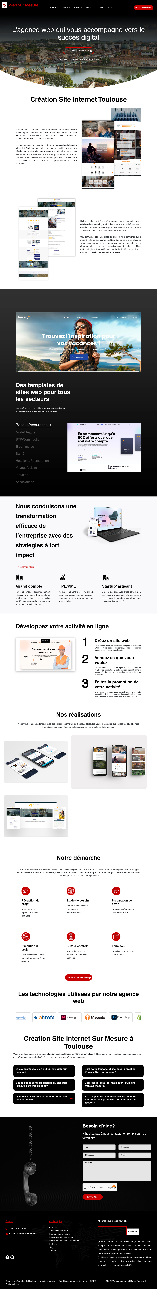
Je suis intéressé (77, 977)
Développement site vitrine (61, 1237)
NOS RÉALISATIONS (77, 51)
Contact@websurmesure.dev (22, 1234)
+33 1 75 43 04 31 (17, 1229)
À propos (54, 7)
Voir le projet (14, 766)
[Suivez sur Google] (12, 1257)
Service (64, 7)
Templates (91, 7)
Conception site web (58, 1231)
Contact (110, 7)
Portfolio (78, 7)
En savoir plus (25, 567)
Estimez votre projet (143, 7)
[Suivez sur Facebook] (7, 1257)
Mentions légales (47, 1281)
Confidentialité (12, 1284)
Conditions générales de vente (73, 1281)
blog (100, 7)
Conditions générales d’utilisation (21, 1281)
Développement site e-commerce (64, 1241)
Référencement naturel (59, 1234)
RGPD (93, 1281)
